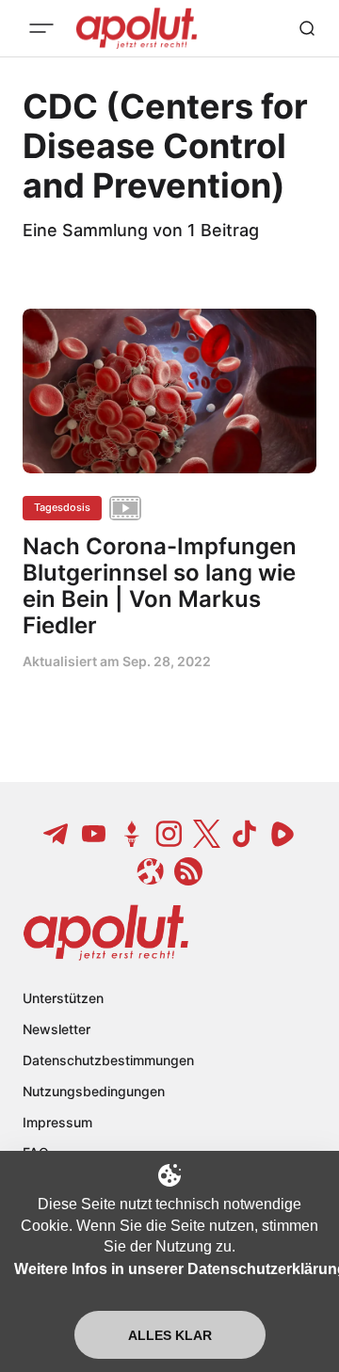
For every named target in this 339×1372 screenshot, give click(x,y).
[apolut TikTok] (245, 834)
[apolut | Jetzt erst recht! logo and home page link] (106, 932)
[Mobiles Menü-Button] (41, 28)
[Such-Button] (307, 28)
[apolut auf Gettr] (132, 834)
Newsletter (56, 1029)
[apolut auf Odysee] (151, 871)
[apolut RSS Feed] (188, 871)
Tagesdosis (62, 507)
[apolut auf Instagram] (169, 834)
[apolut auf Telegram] (56, 834)
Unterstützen (63, 998)
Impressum (57, 1122)
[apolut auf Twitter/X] (207, 834)
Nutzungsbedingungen (94, 1091)
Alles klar (170, 1335)
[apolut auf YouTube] (94, 834)
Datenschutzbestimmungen (108, 1060)
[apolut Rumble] (282, 834)
